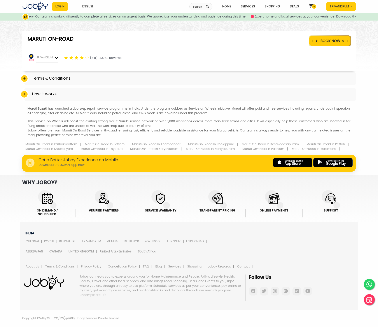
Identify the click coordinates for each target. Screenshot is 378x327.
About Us (32, 266)
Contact (243, 266)
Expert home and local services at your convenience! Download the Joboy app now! (312, 16)
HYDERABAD (195, 241)
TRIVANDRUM (340, 6)
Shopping (272, 6)
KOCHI (49, 241)
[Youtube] (307, 291)
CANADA (55, 251)
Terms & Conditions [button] (51, 78)
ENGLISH (88, 6)
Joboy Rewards (219, 266)
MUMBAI (112, 241)
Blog (158, 266)
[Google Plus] (286, 291)
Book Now (329, 41)
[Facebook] (253, 291)
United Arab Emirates (115, 251)
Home (226, 6)
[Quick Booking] (369, 299)
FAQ (146, 266)
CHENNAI (32, 241)
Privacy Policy (91, 266)
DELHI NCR (131, 241)
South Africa (147, 251)
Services (248, 6)
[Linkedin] (296, 291)
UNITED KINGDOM (81, 251)
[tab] (190, 79)
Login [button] (60, 6)
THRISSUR (174, 241)
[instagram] (275, 291)
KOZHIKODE (153, 241)
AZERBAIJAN (34, 251)
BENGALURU (67, 241)
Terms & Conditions (60, 266)
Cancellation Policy (122, 266)
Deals (294, 6)
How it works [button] (44, 94)
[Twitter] (264, 291)
